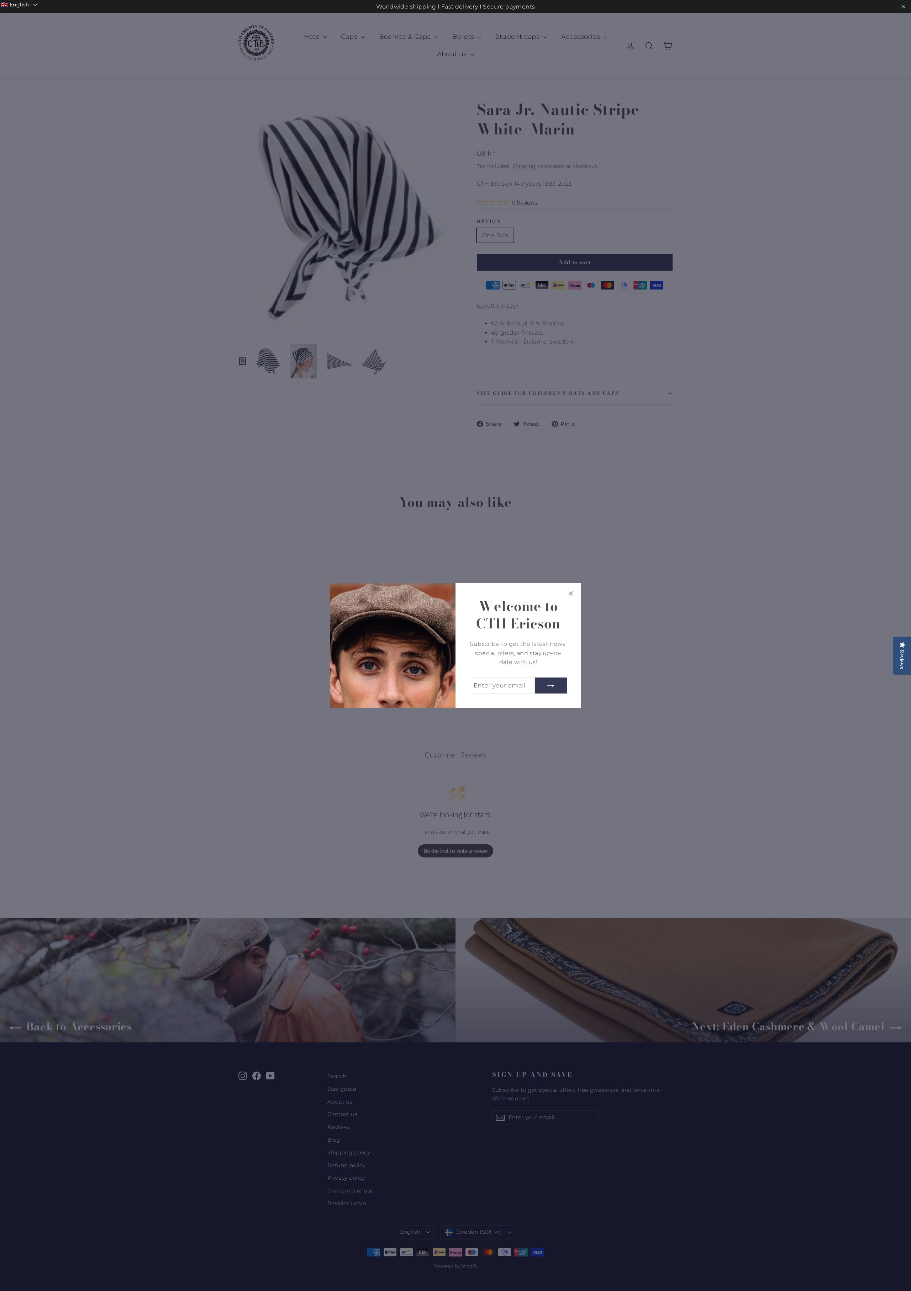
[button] (19, 4)
